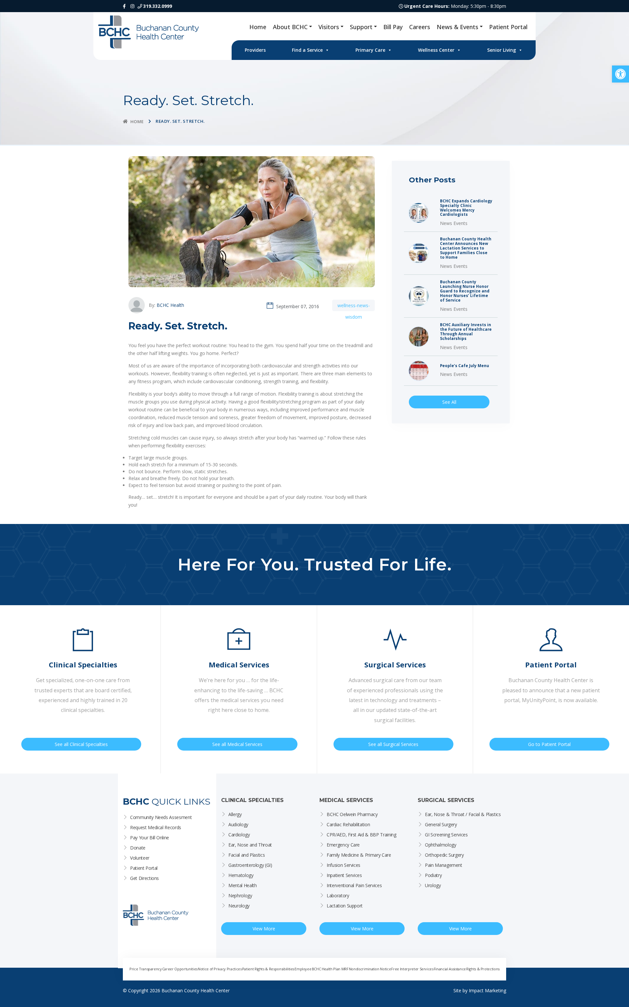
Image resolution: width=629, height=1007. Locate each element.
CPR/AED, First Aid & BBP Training (361, 834)
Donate (137, 848)
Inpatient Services (344, 875)
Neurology (239, 906)
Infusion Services (343, 865)
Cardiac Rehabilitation (348, 824)
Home (257, 27)
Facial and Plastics (246, 855)
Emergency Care (343, 845)
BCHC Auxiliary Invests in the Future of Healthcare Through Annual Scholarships (466, 332)
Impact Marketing (487, 990)
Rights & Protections (483, 968)
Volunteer (139, 858)
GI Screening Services (446, 834)
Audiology (238, 824)
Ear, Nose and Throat (250, 845)
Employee (303, 968)
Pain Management (443, 865)
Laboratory (338, 895)
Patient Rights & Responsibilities (268, 968)
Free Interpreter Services (412, 968)
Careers (419, 27)
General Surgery (441, 824)
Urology (433, 885)
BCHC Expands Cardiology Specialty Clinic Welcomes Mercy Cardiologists (466, 208)
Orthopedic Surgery (444, 855)
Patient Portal (508, 27)
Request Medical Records (155, 827)
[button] (620, 74)
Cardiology (239, 834)
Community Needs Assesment (161, 817)
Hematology (241, 875)
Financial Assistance (450, 968)
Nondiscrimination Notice (370, 968)
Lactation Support (345, 906)
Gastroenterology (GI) (250, 865)
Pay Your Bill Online (149, 837)
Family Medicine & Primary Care (359, 855)
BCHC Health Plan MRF (330, 968)
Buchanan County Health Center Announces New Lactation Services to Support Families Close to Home (465, 248)
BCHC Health (170, 305)
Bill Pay (393, 27)
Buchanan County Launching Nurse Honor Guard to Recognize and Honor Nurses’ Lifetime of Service (464, 291)
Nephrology (240, 895)
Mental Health (242, 885)
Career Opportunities (180, 968)
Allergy (235, 814)
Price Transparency (145, 968)
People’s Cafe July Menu (464, 366)
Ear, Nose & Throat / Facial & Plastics (463, 814)
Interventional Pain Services (354, 885)
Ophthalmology (440, 845)
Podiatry (433, 875)
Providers (255, 50)
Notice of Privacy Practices (220, 968)
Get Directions (144, 878)
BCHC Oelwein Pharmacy (352, 814)
